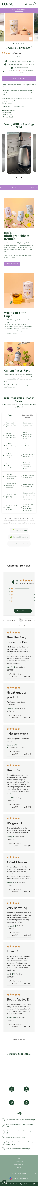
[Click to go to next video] (21, 177)
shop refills (12, 263)
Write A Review (22, 611)
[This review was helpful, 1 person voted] (25, 983)
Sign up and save (18, 1173)
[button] (4, 1181)
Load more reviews (19, 1040)
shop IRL (19, 1167)
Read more (14, 794)
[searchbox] (11, 620)
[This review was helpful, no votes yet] (25, 676)
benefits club (19, 1161)
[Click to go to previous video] (16, 177)
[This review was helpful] (25, 754)
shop (19, 1158)
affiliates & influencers (19, 1164)
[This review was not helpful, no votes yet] (29, 676)
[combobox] (27, 626)
